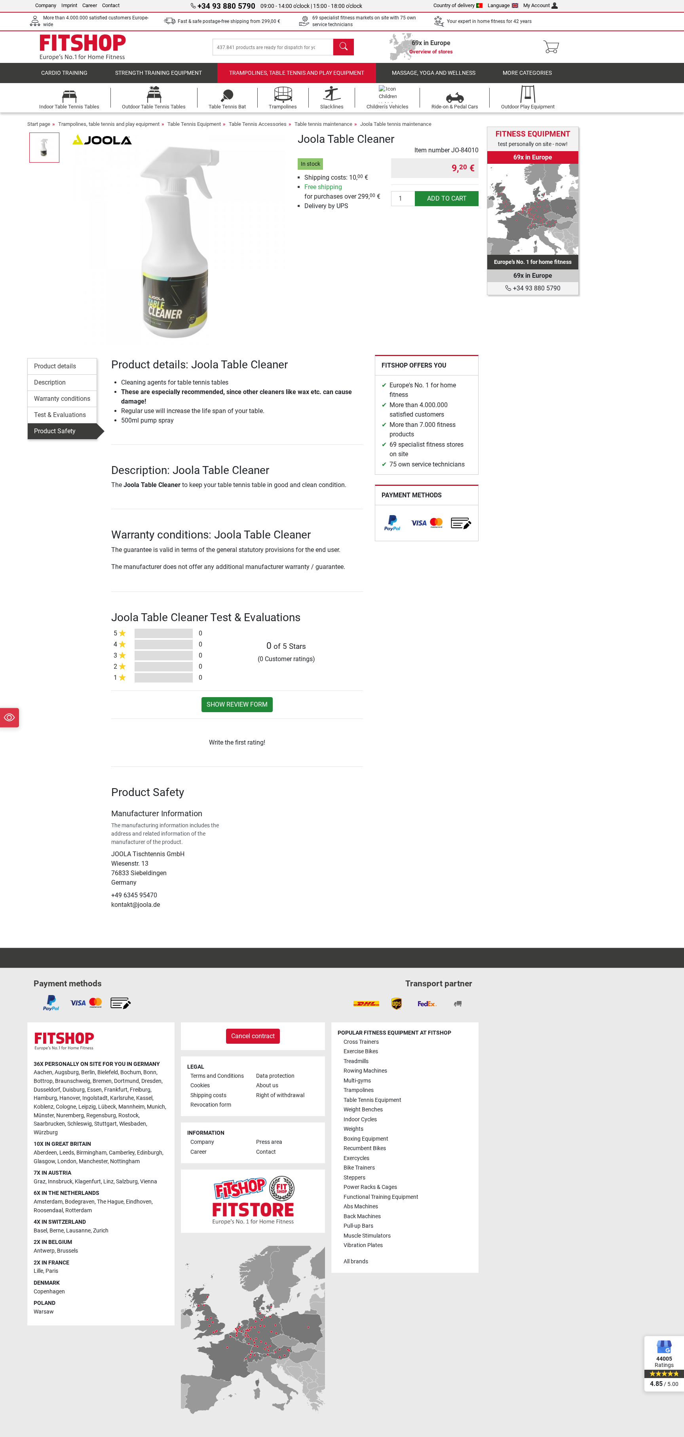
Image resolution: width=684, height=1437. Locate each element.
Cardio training (64, 73)
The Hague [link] (110, 1201)
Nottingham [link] (125, 1161)
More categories (527, 73)
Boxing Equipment (366, 1139)
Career (89, 5)
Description (50, 382)
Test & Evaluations (60, 415)
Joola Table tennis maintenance (395, 124)
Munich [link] (156, 1106)
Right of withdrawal (280, 1095)
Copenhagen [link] (49, 1291)
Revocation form (210, 1104)
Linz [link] (108, 1181)
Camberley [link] (122, 1152)
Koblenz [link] (43, 1106)
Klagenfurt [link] (88, 1181)
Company (45, 5)
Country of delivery (454, 5)
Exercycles (356, 1158)
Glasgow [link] (44, 1161)
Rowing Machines (365, 1070)
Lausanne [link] (78, 1230)
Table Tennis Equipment (194, 124)
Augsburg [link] (67, 1072)
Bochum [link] (130, 1072)
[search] (343, 47)
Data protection (275, 1076)
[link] (392, 523)
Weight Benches (363, 1109)
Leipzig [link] (87, 1106)
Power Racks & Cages (370, 1187)
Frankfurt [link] (115, 1089)
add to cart (447, 198)
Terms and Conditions (217, 1076)
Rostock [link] (128, 1115)
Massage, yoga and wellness (433, 73)
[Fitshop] (82, 46)
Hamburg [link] (45, 1098)
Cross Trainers (361, 1042)
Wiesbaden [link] (132, 1123)
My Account (536, 5)
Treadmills (356, 1061)
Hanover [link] (69, 1098)
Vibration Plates (363, 1245)
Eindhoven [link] (139, 1201)
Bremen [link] (102, 1081)
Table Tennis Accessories (258, 124)
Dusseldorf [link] (47, 1089)
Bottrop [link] (43, 1081)
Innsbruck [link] (60, 1181)
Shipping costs (208, 1095)
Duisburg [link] (74, 1089)
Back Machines (362, 1216)
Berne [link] (56, 1230)
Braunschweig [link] (72, 1081)
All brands (356, 1261)
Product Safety (55, 431)
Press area (269, 1142)
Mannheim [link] (131, 1106)
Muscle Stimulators (367, 1235)
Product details (55, 366)
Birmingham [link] (91, 1152)
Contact (111, 5)
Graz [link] (40, 1181)
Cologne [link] (66, 1106)
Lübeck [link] (107, 1106)
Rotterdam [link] (78, 1210)
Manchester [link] (93, 1161)
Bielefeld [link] (107, 1072)
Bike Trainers (359, 1167)
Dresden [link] (151, 1081)
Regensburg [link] (101, 1115)
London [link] (66, 1161)
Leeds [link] (66, 1152)
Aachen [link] (43, 1072)
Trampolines (359, 1090)
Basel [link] (40, 1230)
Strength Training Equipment (158, 73)
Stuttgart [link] (105, 1123)
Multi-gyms (357, 1080)
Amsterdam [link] (48, 1201)
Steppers (354, 1177)
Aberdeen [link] (45, 1152)
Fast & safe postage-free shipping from (229, 21)
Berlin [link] (88, 1072)
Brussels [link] (67, 1250)
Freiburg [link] (140, 1089)
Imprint (69, 5)
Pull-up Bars (358, 1226)
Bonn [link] (149, 1072)
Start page (38, 124)
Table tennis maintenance (323, 124)
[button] (44, 148)
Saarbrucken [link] (49, 1123)
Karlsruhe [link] (122, 1098)
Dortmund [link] (126, 1081)
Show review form (237, 704)
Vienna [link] (148, 1181)
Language (499, 5)
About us (267, 1085)
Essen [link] (94, 1089)
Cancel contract (253, 1036)
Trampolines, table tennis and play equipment (296, 73)
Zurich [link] (100, 1230)
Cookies (200, 1085)
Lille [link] (38, 1271)
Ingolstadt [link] (95, 1098)
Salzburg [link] (127, 1181)
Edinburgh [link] (149, 1152)
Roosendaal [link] (48, 1210)
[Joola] (102, 139)
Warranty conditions (62, 398)
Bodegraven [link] (80, 1201)
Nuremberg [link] (70, 1115)
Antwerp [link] (44, 1250)
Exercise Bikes (361, 1051)
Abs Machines (361, 1206)
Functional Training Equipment (381, 1197)
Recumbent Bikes (365, 1148)
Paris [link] (52, 1271)
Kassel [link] (144, 1098)
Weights (353, 1129)
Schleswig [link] (79, 1123)
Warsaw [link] (44, 1311)
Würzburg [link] (46, 1132)
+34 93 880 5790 (535, 288)
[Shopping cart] (554, 47)
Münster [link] (44, 1115)
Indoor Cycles (360, 1119)
